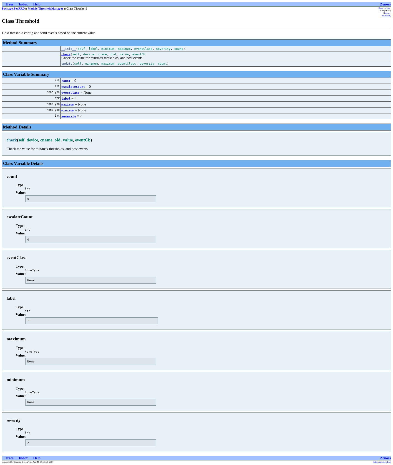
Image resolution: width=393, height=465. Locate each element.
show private (384, 8)
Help (36, 4)
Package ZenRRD (13, 8)
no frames (386, 15)
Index (23, 4)
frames (387, 13)
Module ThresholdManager (45, 8)
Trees (9, 4)
